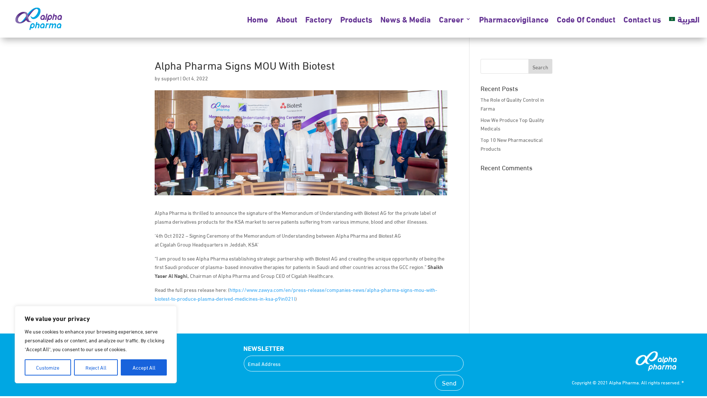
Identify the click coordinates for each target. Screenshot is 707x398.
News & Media (405, 19)
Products (356, 19)
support (170, 78)
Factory (318, 19)
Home (257, 19)
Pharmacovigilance (514, 19)
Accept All (144, 367)
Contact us (642, 19)
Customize (47, 367)
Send (449, 382)
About (286, 19)
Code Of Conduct (586, 19)
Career (451, 19)
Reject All (95, 367)
